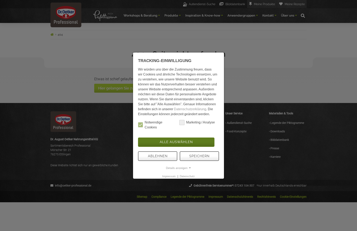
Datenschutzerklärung (190, 109)
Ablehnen (158, 156)
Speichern (199, 156)
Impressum (169, 176)
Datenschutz (187, 176)
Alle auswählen (176, 142)
